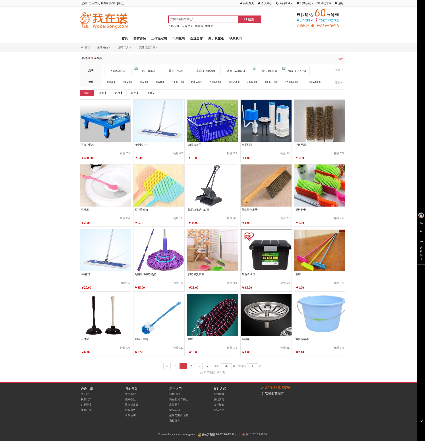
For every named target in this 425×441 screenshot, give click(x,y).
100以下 (111, 82)
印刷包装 (178, 38)
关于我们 (86, 394)
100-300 (127, 82)
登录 (113, 3)
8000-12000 (271, 82)
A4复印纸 (174, 26)
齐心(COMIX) (118, 70)
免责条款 (130, 394)
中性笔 (209, 26)
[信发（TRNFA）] (296, 71)
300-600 (143, 82)
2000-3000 (215, 82)
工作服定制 (159, 38)
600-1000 (160, 82)
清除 (340, 59)
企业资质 (86, 404)
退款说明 (130, 415)
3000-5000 (234, 82)
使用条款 (130, 399)
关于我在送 (216, 38)
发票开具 (174, 404)
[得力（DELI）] (147, 71)
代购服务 (130, 410)
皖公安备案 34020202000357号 (219, 434)
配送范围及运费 (178, 415)
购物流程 (174, 394)
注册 (120, 3)
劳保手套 (187, 26)
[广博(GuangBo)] (266, 71)
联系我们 (235, 38)
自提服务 (174, 420)
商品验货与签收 (178, 399)
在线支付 (219, 399)
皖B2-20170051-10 (256, 434)
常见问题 (174, 410)
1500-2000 (196, 82)
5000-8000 (252, 82)
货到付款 (219, 394)
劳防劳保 (139, 38)
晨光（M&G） (177, 70)
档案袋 (199, 26)
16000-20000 (313, 82)
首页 (125, 38)
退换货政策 (131, 404)
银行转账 (219, 404)
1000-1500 (178, 82)
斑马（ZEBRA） (236, 70)
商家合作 (86, 410)
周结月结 (219, 410)
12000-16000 (292, 82)
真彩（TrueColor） (207, 70)
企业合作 (196, 38)
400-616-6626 (277, 387)
